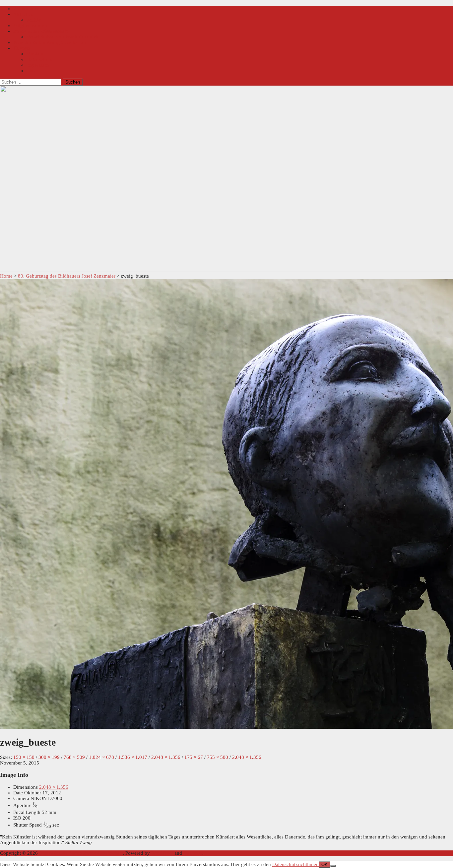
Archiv (34, 20)
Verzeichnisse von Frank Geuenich (62, 36)
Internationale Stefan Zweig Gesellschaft (81, 853)
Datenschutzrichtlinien (295, 864)
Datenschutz (39, 59)
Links (32, 70)
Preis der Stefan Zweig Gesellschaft (49, 42)
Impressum (38, 65)
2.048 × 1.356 (53, 787)
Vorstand (36, 53)
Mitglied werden (30, 25)
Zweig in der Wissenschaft (40, 31)
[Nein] (333, 866)
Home (6, 276)
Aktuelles (23, 14)
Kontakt (21, 48)
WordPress (162, 853)
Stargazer (192, 853)
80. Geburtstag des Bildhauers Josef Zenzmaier (66, 276)
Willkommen (26, 8)
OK (324, 864)
